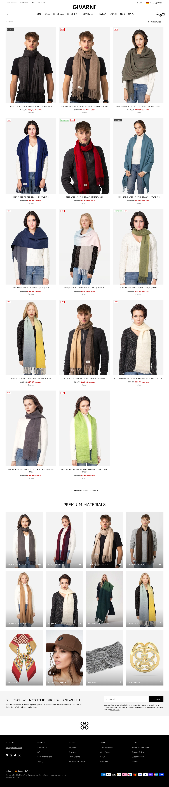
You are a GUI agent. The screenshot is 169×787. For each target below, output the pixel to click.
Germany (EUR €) (155, 3)
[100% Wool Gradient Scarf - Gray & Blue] (31, 247)
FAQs (102, 757)
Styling (40, 761)
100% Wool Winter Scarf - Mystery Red (84, 197)
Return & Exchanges (77, 761)
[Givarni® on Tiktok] (15, 756)
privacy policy (115, 710)
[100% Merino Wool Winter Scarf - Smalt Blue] (138, 156)
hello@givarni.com (14, 747)
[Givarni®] (84, 7)
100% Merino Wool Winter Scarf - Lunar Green (138, 106)
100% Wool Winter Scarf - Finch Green (138, 288)
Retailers (104, 761)
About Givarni (106, 747)
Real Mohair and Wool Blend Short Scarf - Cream (138, 379)
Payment (73, 747)
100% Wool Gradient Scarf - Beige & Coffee (84, 379)
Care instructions (44, 757)
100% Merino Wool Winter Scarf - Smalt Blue (138, 197)
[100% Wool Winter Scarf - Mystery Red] (84, 156)
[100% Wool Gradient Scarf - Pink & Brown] (84, 247)
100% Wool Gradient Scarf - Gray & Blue (31, 288)
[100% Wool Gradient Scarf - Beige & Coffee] (84, 337)
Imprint (135, 761)
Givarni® (22, 775)
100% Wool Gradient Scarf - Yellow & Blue (31, 379)
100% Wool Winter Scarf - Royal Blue (31, 197)
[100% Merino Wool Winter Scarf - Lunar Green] (138, 65)
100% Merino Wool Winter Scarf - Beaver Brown (84, 106)
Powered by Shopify (13, 777)
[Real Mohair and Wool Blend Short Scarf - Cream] (138, 337)
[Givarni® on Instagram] (11, 756)
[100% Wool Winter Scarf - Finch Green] (138, 247)
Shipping (72, 752)
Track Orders (74, 757)
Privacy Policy (138, 752)
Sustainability (138, 757)
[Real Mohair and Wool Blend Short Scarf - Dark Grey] (31, 428)
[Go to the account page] (156, 14)
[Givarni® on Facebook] (7, 756)
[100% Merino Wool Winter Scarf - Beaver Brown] (84, 65)
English (139, 3)
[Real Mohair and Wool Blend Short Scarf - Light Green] (84, 428)
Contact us (42, 747)
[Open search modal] (7, 14)
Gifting (40, 752)
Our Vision (104, 752)
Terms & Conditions (140, 747)
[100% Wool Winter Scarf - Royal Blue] (31, 156)
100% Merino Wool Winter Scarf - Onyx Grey (31, 106)
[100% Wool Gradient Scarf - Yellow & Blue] (31, 337)
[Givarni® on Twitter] (19, 756)
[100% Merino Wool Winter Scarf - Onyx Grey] (31, 65)
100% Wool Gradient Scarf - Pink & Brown (84, 288)
